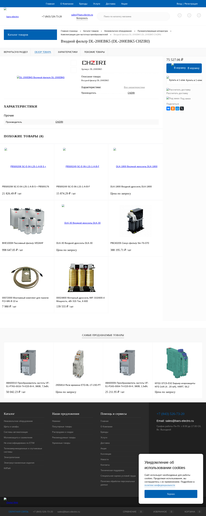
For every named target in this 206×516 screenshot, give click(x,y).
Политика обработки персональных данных (118, 483)
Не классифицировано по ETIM (19, 443)
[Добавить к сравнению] (73, 70)
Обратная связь (18, 511)
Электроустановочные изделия (19, 463)
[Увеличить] (40, 77)
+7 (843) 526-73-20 (43, 511)
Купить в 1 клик (194, 80)
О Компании (66, 3)
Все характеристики (134, 87)
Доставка (110, 3)
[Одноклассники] (173, 108)
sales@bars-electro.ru (82, 14)
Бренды (83, 3)
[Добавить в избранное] (73, 63)
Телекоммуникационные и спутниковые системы (23, 450)
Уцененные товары (61, 443)
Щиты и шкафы (11, 426)
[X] (182, 108)
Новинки (56, 421)
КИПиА (7, 468)
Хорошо (171, 494)
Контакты (105, 465)
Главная (50, 3)
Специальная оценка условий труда (118, 476)
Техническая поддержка (112, 470)
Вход (179, 3)
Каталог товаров (18, 34)
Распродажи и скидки (62, 432)
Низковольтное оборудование (18, 421)
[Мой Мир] (177, 108)
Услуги (96, 3)
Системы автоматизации (16, 432)
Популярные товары (62, 426)
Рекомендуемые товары (63, 437)
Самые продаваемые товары (103, 335)
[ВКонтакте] (168, 108)
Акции (124, 3)
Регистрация (191, 3)
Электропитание (12, 457)
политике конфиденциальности (160, 485)
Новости (105, 459)
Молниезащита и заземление (18, 437)
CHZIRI (131, 93)
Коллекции (106, 454)
